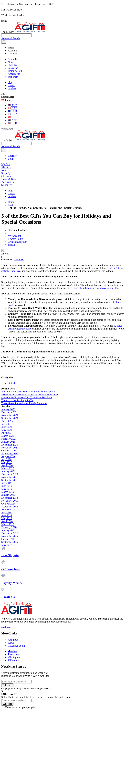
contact (11, 85)
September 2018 (9, 506)
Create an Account (17, 241)
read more (6, 627)
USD (14, 123)
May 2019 (6, 488)
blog (10, 82)
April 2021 (7, 432)
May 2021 (6, 429)
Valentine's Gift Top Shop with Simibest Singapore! (28, 391)
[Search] (3, 42)
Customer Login (16, 645)
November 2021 (9, 415)
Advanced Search (10, 38)
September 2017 (9, 542)
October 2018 (8, 503)
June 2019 (6, 486)
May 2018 (6, 518)
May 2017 (6, 545)
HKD (14, 117)
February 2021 (9, 438)
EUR (14, 111)
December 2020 (9, 444)
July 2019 (6, 483)
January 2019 (8, 494)
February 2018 (9, 527)
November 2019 (9, 477)
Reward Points (15, 238)
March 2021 (7, 435)
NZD (14, 120)
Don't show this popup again (20, 707)
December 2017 (9, 533)
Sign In (11, 244)
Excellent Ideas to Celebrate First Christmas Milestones (29, 394)
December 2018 (9, 497)
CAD (14, 108)
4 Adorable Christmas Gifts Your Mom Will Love (26, 397)
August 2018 (8, 509)
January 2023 (8, 409)
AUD (14, 105)
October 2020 (8, 450)
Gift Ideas (19, 259)
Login (11, 158)
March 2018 (7, 524)
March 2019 (7, 491)
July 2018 (6, 512)
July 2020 (6, 459)
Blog (10, 205)
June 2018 (6, 515)
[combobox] (16, 35)
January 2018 (8, 530)
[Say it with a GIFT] (29, 31)
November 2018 (9, 500)
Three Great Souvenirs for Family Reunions (24, 403)
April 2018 (7, 521)
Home (11, 202)
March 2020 (7, 468)
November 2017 (9, 536)
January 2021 (8, 441)
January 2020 (8, 471)
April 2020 (7, 465)
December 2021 (9, 412)
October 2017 (8, 539)
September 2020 (9, 453)
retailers (12, 88)
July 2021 (6, 424)
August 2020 (8, 456)
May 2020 (6, 462)
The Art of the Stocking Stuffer (17, 400)
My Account (14, 235)
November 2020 (9, 447)
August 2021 (8, 421)
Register (12, 155)
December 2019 (9, 474)
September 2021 (9, 418)
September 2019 (9, 480)
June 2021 (6, 427)
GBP (14, 114)
